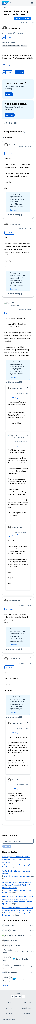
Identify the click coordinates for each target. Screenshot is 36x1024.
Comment (19, 72)
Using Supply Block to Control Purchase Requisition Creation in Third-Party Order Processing (16, 859)
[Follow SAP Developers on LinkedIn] (23, 996)
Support (27, 1013)
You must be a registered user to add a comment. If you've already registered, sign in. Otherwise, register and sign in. (17, 200)
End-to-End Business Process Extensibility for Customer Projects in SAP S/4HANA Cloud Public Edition (17, 885)
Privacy (9, 1002)
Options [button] (32, 18)
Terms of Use (27, 1002)
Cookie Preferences (9, 1019)
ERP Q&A (6, 8)
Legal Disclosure (27, 1008)
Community (14, 3)
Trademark (8, 1013)
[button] (4, 37)
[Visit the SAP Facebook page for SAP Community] (12, 996)
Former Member (14, 28)
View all (5, 985)
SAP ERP (23, 45)
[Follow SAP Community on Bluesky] (16, 996)
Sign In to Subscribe (23, 18)
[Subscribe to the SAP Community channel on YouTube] (20, 996)
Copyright (9, 1008)
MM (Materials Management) (11, 45)
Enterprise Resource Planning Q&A (16, 876)
